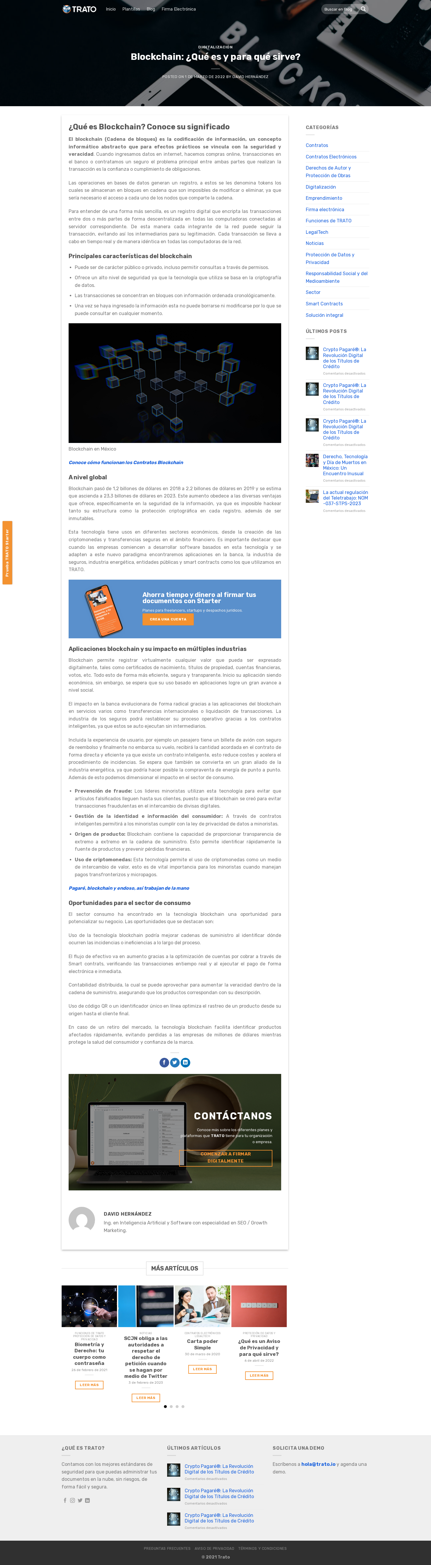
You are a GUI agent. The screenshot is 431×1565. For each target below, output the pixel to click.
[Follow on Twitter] (80, 1500)
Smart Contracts (324, 304)
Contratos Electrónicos (331, 157)
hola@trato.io (318, 1464)
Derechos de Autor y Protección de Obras (328, 171)
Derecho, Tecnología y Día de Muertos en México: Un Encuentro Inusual (345, 465)
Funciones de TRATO (329, 221)
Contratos (317, 145)
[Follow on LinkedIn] (87, 1500)
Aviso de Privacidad (215, 1549)
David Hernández (251, 77)
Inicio (111, 9)
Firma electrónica (325, 209)
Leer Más (89, 1385)
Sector (313, 292)
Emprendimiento (324, 198)
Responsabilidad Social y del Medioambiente (337, 277)
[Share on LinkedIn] (185, 1063)
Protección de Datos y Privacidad (330, 258)
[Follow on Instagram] (72, 1500)
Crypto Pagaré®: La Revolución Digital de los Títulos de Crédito (344, 358)
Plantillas (131, 9)
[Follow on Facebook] (65, 1500)
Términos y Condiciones (262, 1549)
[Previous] (64, 1346)
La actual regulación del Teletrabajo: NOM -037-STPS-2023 (345, 498)
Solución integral (324, 315)
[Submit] (363, 9)
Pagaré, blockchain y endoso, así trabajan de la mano (129, 888)
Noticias (315, 243)
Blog (151, 9)
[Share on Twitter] (175, 1063)
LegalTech (317, 232)
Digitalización (215, 47)
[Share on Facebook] (164, 1063)
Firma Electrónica (179, 9)
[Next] (284, 1346)
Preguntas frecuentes (167, 1549)
